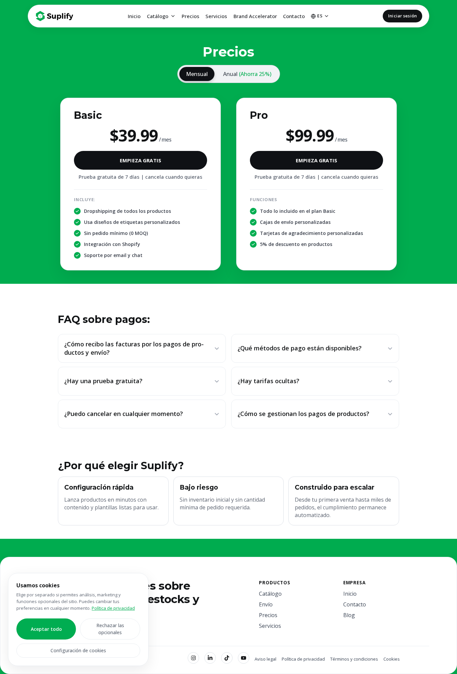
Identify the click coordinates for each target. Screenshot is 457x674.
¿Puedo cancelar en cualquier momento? (123, 414)
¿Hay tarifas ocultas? (268, 381)
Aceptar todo (46, 629)
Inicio (134, 16)
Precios (190, 16)
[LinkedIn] (210, 658)
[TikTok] (227, 658)
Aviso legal (265, 659)
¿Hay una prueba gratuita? (103, 381)
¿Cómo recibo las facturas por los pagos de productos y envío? (134, 348)
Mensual (197, 74)
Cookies (391, 659)
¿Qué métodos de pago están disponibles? (300, 348)
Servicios (216, 16)
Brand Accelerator (255, 16)
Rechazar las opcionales (110, 629)
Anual (247, 74)
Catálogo (157, 16)
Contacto (294, 16)
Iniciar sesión (402, 16)
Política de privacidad (303, 659)
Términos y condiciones (354, 659)
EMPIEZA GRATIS (140, 160)
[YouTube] (243, 658)
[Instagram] (193, 658)
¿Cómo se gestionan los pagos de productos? (303, 414)
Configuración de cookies (78, 650)
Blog (349, 615)
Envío (266, 604)
